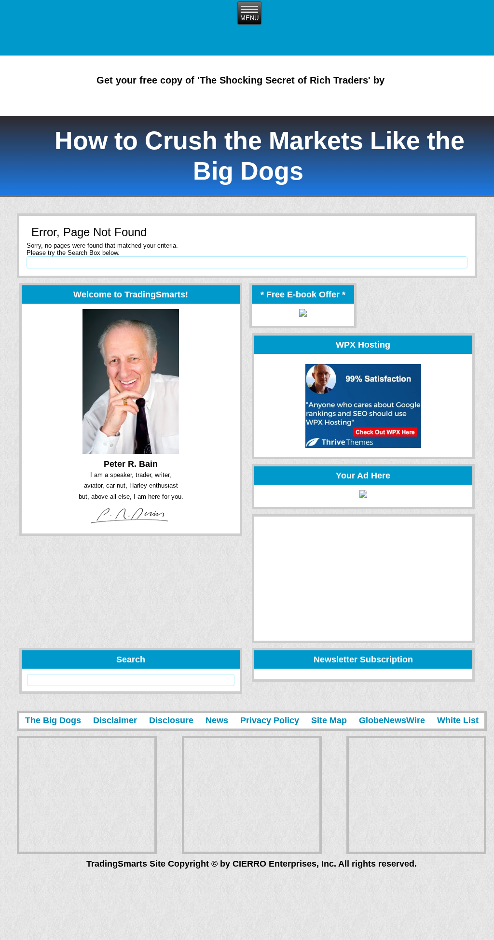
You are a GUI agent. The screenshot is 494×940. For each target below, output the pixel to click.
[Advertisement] (327, 578)
